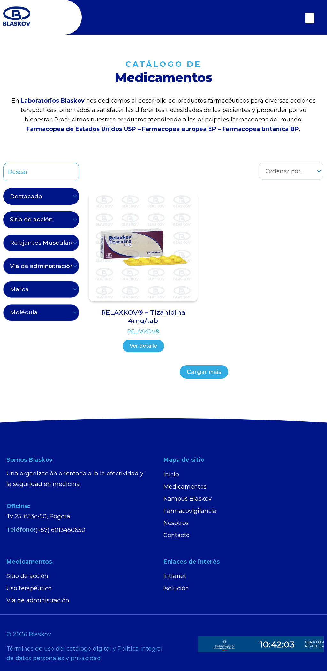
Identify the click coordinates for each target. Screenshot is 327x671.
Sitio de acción (27, 576)
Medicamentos (185, 486)
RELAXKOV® (143, 331)
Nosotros (176, 523)
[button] (309, 18)
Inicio (171, 474)
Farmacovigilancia (190, 510)
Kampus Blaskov (188, 498)
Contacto (177, 535)
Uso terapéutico (29, 588)
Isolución (176, 588)
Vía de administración (37, 600)
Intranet (175, 576)
